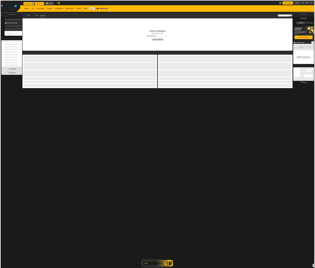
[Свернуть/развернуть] (312, 64)
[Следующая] (162, 52)
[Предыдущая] (20, 28)
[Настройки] (303, 3)
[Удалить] (291, 53)
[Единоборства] (27, 15)
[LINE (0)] (24, 15)
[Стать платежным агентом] (280, 3)
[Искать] (291, 15)
